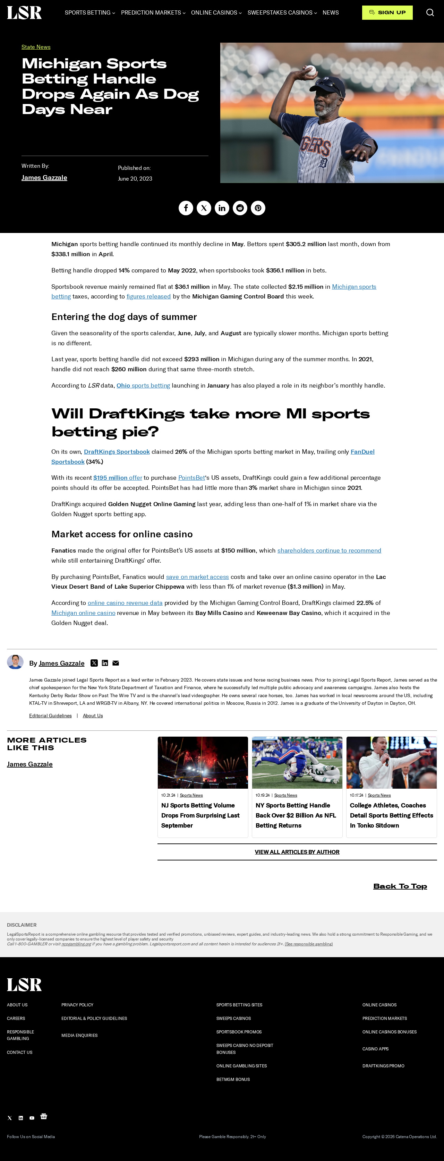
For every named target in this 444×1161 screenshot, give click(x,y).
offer (117, 478)
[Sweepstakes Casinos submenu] (315, 13)
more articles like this (47, 744)
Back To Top (400, 886)
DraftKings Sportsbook (117, 452)
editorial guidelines (50, 716)
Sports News (191, 795)
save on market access (197, 577)
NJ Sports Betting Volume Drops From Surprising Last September (200, 815)
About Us (93, 716)
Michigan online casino (83, 613)
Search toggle (430, 12)
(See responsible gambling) (309, 944)
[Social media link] (186, 208)
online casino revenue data (125, 603)
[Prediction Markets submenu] (184, 13)
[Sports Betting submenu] (114, 13)
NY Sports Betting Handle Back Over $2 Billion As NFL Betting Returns (296, 815)
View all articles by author (297, 852)
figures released (149, 296)
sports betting (143, 385)
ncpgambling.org (76, 944)
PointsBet (191, 478)
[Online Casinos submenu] (240, 13)
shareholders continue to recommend (330, 550)
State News (36, 47)
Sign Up (391, 12)
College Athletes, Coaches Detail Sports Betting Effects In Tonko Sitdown (391, 815)
